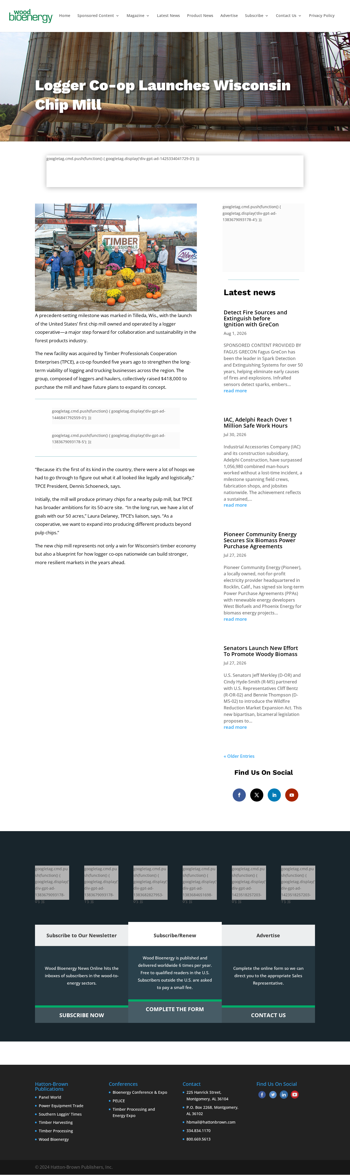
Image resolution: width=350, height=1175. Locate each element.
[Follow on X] (256, 795)
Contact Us (286, 16)
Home (64, 16)
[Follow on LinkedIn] (274, 795)
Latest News (168, 16)
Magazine (135, 16)
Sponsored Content (95, 16)
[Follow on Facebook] (239, 795)
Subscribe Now (81, 1015)
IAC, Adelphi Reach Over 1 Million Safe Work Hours (258, 422)
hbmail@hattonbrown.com (210, 1122)
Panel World (50, 1097)
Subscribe (254, 16)
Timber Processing (56, 1130)
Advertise (229, 16)
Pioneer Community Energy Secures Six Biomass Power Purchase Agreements (260, 540)
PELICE (119, 1100)
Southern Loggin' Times (60, 1114)
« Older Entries (239, 756)
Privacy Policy (322, 16)
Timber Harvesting (56, 1122)
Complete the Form (175, 1009)
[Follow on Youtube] (291, 795)
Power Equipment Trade (61, 1105)
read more (235, 390)
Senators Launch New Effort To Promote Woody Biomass (261, 651)
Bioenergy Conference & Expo (140, 1092)
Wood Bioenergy (54, 1139)
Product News (200, 16)
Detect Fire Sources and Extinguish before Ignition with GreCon (255, 318)
